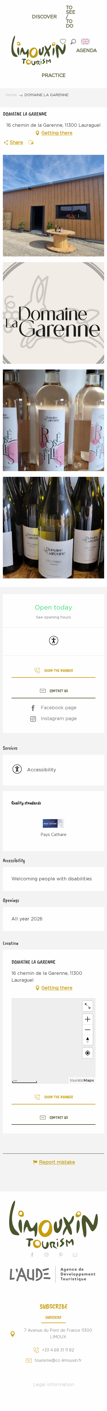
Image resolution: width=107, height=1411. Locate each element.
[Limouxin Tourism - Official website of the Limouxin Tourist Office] (53, 1225)
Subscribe (53, 1317)
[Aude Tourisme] (53, 1274)
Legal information (53, 1384)
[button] (73, 42)
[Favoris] (63, 41)
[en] (85, 41)
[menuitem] (44, 16)
